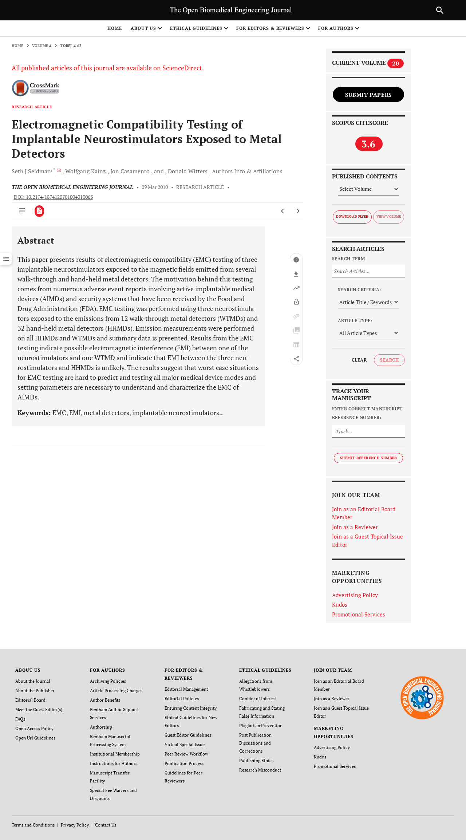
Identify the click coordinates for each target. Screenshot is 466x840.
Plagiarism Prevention (261, 725)
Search (389, 360)
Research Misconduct (260, 770)
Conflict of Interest (257, 698)
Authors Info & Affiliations (247, 171)
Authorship (101, 727)
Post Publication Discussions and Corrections (255, 743)
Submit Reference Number (368, 458)
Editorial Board (30, 700)
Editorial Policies (182, 698)
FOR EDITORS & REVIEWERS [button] (270, 28)
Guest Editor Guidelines (188, 735)
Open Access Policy (34, 728)
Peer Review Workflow (186, 754)
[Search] (440, 10)
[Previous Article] (283, 211)
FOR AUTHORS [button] (336, 28)
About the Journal (32, 681)
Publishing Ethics (256, 760)
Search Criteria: (359, 289)
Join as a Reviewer (355, 527)
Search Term (348, 258)
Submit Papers (368, 94)
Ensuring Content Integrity (191, 708)
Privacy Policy (75, 825)
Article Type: (355, 320)
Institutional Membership (115, 754)
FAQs (20, 719)
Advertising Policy (355, 595)
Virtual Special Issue (185, 744)
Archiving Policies (108, 681)
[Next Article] (298, 211)
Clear (359, 360)
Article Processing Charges (116, 690)
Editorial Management (186, 689)
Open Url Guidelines (35, 738)
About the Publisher (35, 690)
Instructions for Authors (113, 763)
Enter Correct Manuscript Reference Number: (367, 413)
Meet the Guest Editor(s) (38, 709)
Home (114, 28)
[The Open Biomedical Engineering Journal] (422, 697)
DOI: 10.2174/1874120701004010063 (53, 197)
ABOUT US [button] (143, 28)
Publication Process (184, 763)
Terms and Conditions (33, 825)
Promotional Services (358, 614)
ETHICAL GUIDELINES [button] (196, 28)
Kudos (339, 604)
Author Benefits (105, 700)
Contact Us (105, 825)
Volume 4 (42, 45)
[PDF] (39, 211)
